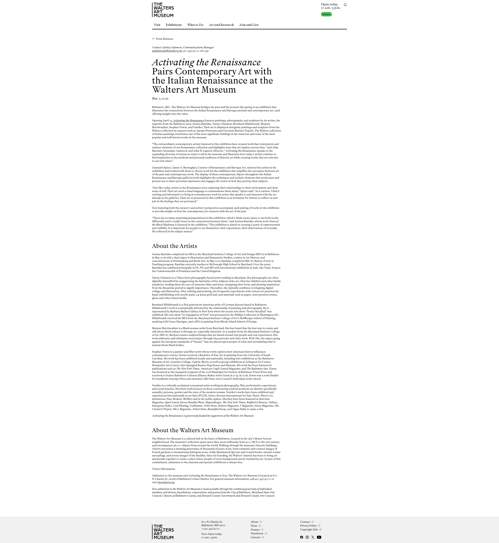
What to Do (195, 25)
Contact (305, 521)
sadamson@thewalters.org (167, 50)
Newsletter (257, 533)
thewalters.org (166, 482)
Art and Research (221, 25)
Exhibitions (174, 25)
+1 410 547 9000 (210, 528)
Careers (256, 537)
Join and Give (249, 25)
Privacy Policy (308, 525)
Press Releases (164, 38)
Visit (157, 25)
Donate (326, 14)
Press (254, 525)
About (255, 521)
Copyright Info (309, 529)
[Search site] (345, 5)
